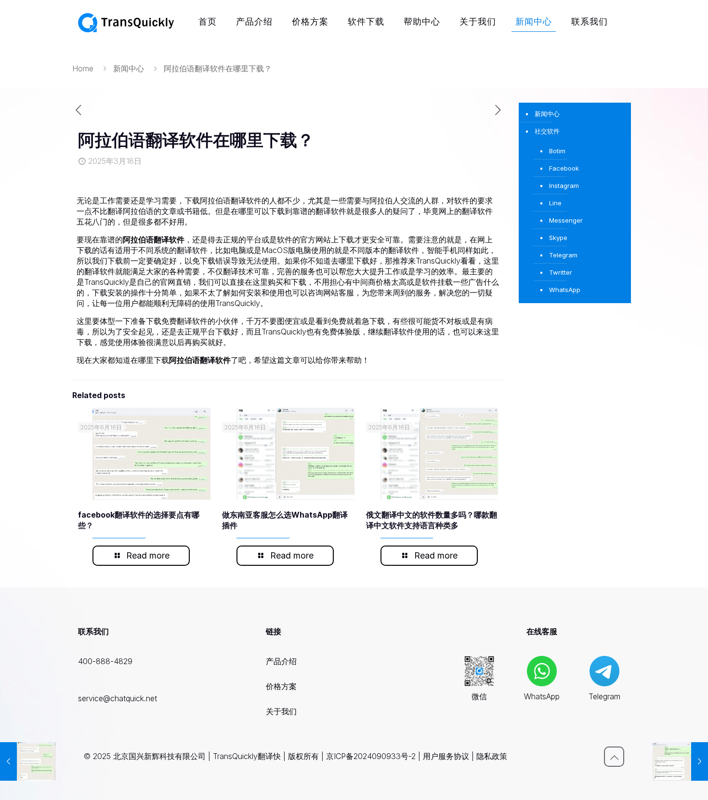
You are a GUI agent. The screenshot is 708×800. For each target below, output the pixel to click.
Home (82, 68)
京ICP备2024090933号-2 (371, 756)
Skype (558, 237)
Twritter (560, 272)
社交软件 (547, 131)
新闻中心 (128, 68)
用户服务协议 (446, 756)
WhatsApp (564, 289)
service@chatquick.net (117, 698)
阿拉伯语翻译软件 (153, 239)
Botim (557, 151)
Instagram (564, 185)
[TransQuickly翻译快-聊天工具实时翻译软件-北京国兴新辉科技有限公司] (126, 21)
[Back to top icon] (614, 757)
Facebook (564, 168)
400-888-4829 (105, 661)
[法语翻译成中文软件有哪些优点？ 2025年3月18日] (27, 761)
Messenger (566, 220)
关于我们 (281, 711)
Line (555, 203)
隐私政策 (491, 756)
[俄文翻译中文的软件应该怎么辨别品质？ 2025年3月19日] (680, 761)
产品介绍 (281, 661)
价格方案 (281, 686)
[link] (479, 671)
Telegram (563, 255)
